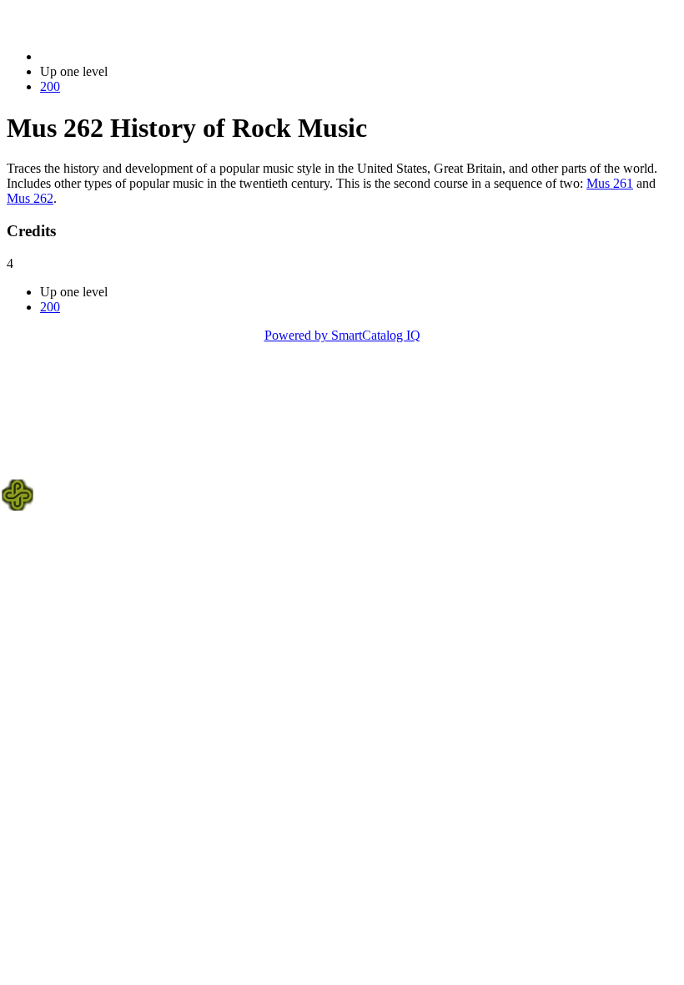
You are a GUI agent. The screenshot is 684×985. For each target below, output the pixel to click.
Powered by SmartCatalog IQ (342, 335)
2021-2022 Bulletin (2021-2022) (126, 56)
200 (50, 86)
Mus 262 (30, 198)
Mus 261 (609, 183)
